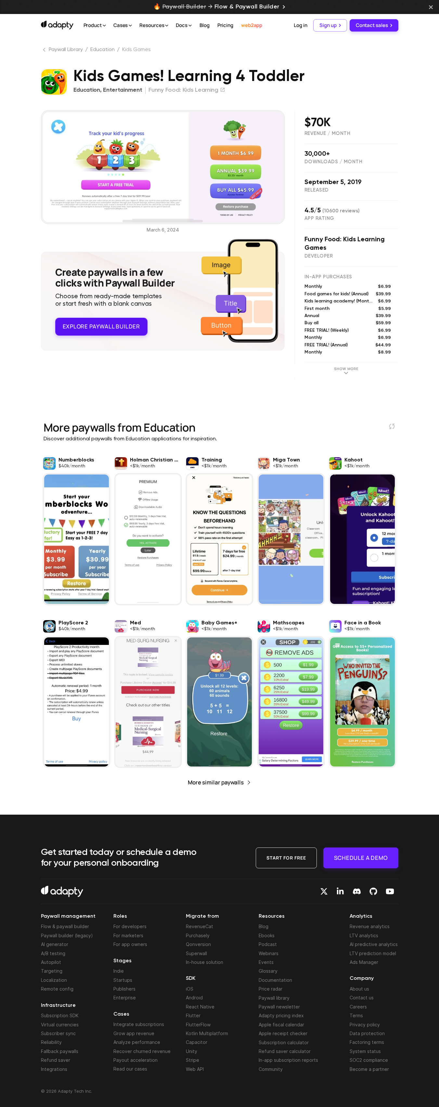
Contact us (362, 997)
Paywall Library (66, 49)
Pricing (225, 25)
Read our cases (130, 1069)
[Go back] (45, 51)
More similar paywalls (216, 782)
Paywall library (274, 998)
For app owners (130, 944)
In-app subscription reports (288, 1060)
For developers (130, 926)
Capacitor (196, 1042)
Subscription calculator (284, 1042)
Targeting (51, 971)
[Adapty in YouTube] (389, 891)
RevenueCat (199, 926)
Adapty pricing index (281, 1015)
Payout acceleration (135, 1060)
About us (359, 989)
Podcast (268, 944)
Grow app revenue (133, 1033)
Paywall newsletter (279, 1006)
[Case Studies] (130, 26)
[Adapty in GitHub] (373, 891)
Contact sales (372, 25)
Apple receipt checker (283, 1033)
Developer (318, 256)
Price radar (270, 989)
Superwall (196, 953)
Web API (195, 1069)
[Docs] (190, 26)
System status (365, 1051)
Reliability (51, 1042)
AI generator (54, 944)
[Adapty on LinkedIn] (340, 891)
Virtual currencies (60, 1024)
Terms (356, 1015)
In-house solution (204, 962)
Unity (191, 1051)
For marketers (128, 935)
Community (271, 1069)
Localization (54, 980)
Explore (101, 326)
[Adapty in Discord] (356, 891)
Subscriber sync (58, 1033)
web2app (251, 25)
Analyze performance (136, 1042)
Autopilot (51, 962)
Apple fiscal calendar (281, 1024)
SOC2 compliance (369, 1060)
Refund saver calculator (285, 1051)
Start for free (286, 858)
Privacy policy (365, 1024)
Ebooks (267, 935)
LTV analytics (364, 935)
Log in (300, 25)
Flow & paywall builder (65, 926)
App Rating (319, 218)
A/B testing (53, 953)
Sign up (327, 25)
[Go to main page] (57, 25)
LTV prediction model (373, 953)
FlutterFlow (198, 1024)
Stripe (192, 1060)
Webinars (268, 953)
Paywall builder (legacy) (67, 935)
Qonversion (198, 944)
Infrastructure (58, 1005)
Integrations (54, 1069)
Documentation (275, 980)
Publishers (124, 989)
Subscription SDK (60, 1015)
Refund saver (55, 1060)
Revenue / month (327, 133)
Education (102, 49)
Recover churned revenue (142, 1051)
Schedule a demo (361, 857)
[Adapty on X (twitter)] (324, 891)
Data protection (367, 1033)
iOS (189, 989)
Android (194, 997)
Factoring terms (367, 1042)
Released (316, 190)
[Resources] (167, 26)
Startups (122, 980)
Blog (205, 25)
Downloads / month (333, 161)
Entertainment (122, 90)
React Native (200, 1006)
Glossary (268, 971)
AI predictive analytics (374, 944)
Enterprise (124, 997)
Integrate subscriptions (138, 1024)
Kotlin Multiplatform (207, 1033)
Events (266, 962)
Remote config (57, 989)
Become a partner (369, 1069)
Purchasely (198, 935)
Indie (118, 971)
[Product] (104, 26)
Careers (358, 1006)
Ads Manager (364, 962)
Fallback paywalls (59, 1051)
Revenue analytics (370, 926)
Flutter (193, 1015)
